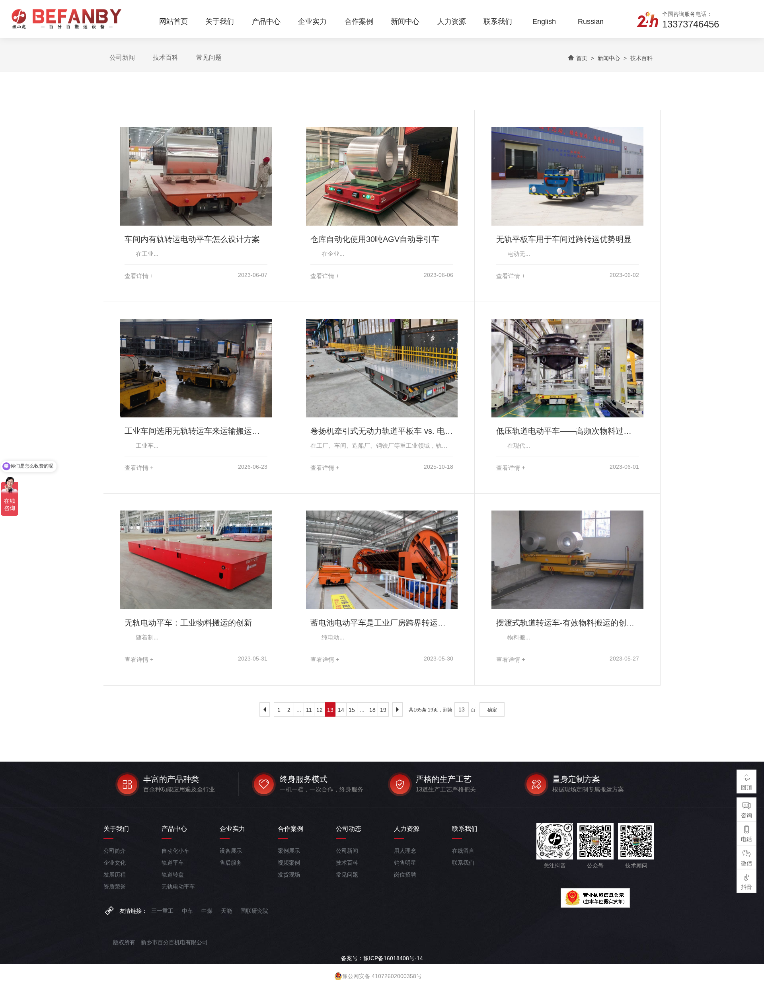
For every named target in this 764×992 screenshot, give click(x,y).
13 (330, 710)
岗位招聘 (405, 874)
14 (341, 710)
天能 (226, 911)
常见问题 (209, 57)
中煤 (206, 911)
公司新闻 (122, 57)
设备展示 (231, 851)
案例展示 (289, 851)
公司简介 (114, 851)
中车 (187, 911)
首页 (581, 58)
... (298, 710)
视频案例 (289, 862)
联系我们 (463, 862)
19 (383, 710)
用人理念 (405, 851)
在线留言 (463, 851)
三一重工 (162, 911)
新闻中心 (609, 58)
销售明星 (405, 862)
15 (352, 710)
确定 (492, 710)
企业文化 (114, 862)
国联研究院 (254, 911)
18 (372, 710)
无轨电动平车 (178, 886)
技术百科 (165, 57)
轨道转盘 (173, 874)
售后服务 (231, 862)
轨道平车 (173, 862)
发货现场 (289, 874)
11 (309, 710)
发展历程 (114, 874)
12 (319, 710)
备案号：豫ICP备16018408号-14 (382, 958)
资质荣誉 (114, 886)
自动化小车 (175, 851)
